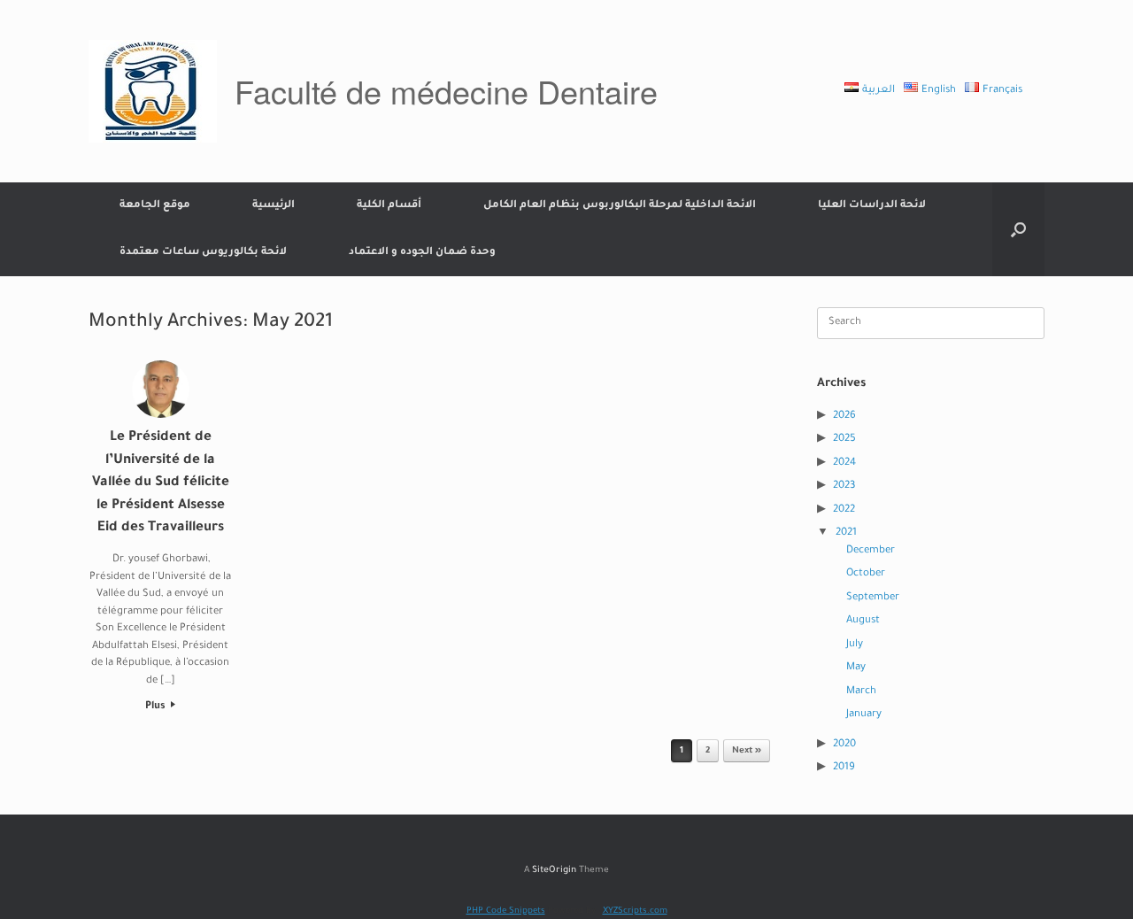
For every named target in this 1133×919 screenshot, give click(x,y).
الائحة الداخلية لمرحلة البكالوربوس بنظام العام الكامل (619, 206)
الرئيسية (273, 206)
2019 (844, 768)
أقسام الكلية (389, 206)
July (854, 645)
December (870, 551)
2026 (844, 416)
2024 (844, 463)
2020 (844, 745)
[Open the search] (1018, 229)
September (872, 598)
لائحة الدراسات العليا (872, 206)
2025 (844, 439)
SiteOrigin (554, 871)
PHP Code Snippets (505, 911)
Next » (746, 751)
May (856, 668)
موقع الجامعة (154, 206)
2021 (846, 533)
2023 (844, 486)
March (861, 692)
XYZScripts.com (635, 911)
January (864, 715)
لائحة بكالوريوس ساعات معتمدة (203, 253)
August (863, 621)
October (865, 574)
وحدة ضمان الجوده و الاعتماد (422, 253)
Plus (156, 707)
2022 (844, 510)
